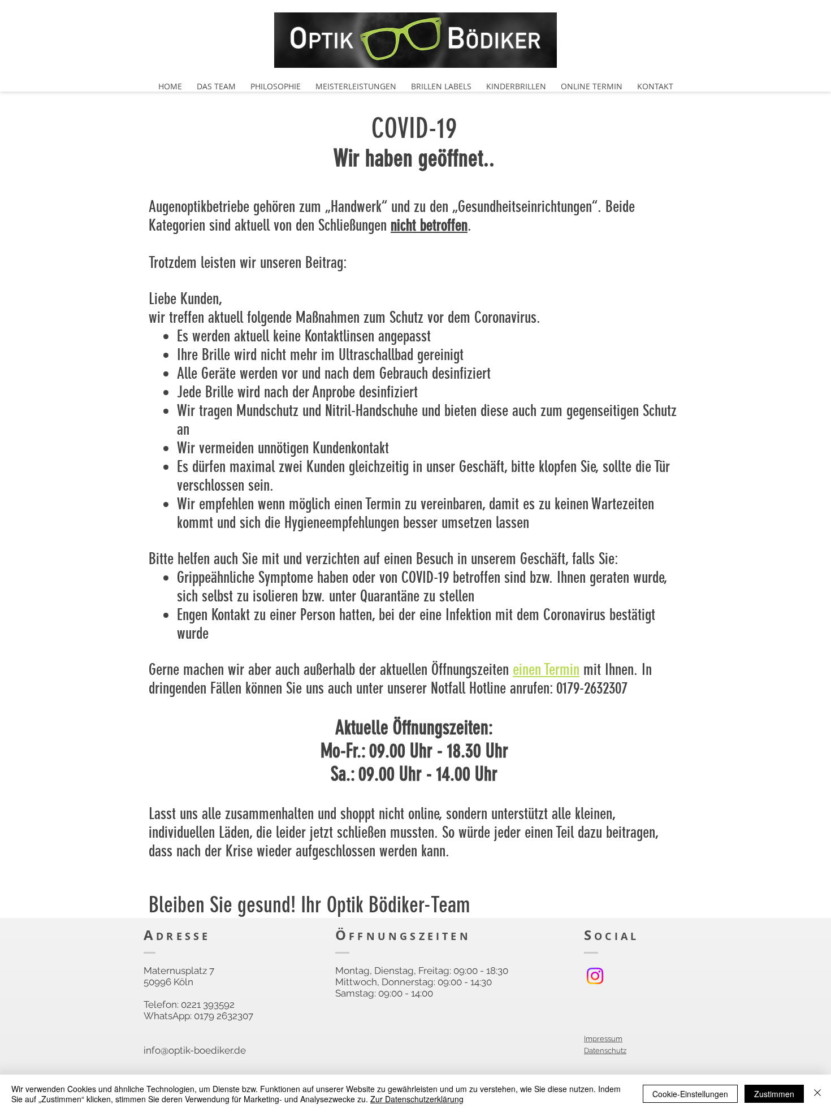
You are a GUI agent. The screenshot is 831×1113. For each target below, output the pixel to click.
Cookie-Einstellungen (690, 1093)
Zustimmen (774, 1093)
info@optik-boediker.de (195, 1050)
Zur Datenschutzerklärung (417, 1099)
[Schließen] (817, 1094)
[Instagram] (595, 976)
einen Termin (546, 669)
